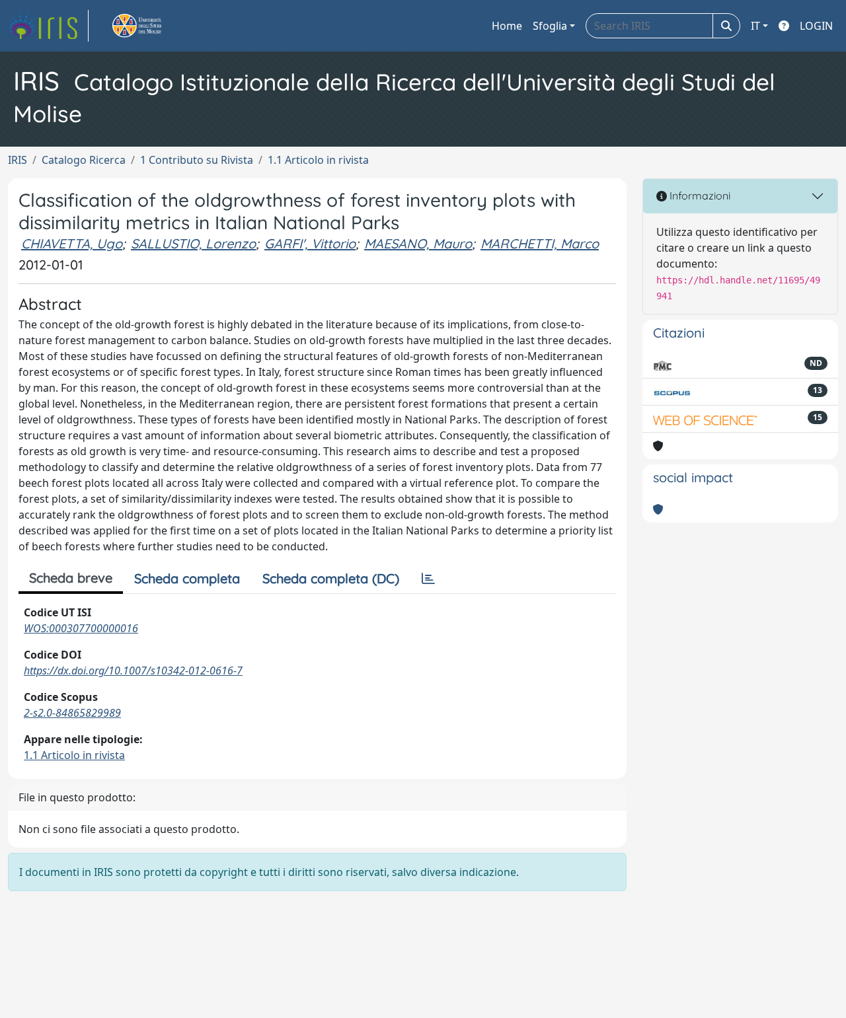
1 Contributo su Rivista (196, 160)
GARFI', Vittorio (310, 243)
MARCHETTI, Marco (540, 243)
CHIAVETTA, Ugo (71, 243)
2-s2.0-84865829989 (72, 713)
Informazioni (698, 195)
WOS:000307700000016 (81, 628)
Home (507, 25)
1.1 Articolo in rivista (318, 160)
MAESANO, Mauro (418, 243)
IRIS (17, 160)
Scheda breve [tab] (70, 577)
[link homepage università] (152, 26)
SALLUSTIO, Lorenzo (193, 243)
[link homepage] (48, 26)
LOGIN (816, 25)
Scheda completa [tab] (187, 578)
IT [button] (755, 25)
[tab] (428, 579)
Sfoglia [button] (550, 25)
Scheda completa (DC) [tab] (330, 578)
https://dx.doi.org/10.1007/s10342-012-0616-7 (133, 670)
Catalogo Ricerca (84, 160)
